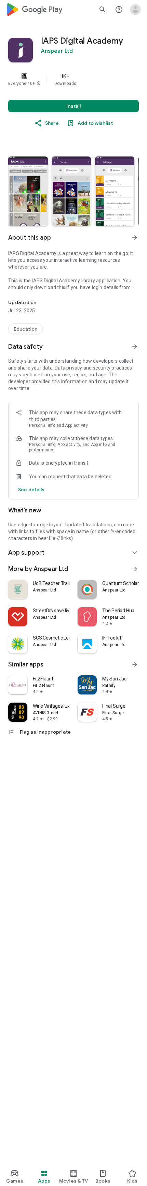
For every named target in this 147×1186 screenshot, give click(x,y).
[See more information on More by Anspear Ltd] (134, 569)
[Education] (25, 329)
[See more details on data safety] (31, 489)
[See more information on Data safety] (134, 347)
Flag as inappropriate (39, 732)
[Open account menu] (135, 9)
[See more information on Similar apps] (134, 664)
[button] (39, 83)
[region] (73, 79)
